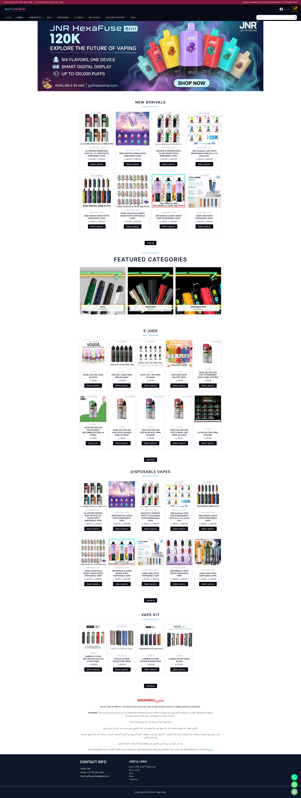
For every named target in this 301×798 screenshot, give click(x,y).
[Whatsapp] (294, 784)
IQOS (210, 749)
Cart (131, 773)
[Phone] (294, 777)
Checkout (133, 779)
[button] (150, 243)
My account (134, 770)
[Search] (295, 17)
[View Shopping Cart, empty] (294, 9)
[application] (24, 17)
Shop (131, 776)
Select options (96, 164)
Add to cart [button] (93, 443)
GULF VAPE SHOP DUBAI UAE (142, 767)
